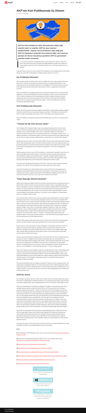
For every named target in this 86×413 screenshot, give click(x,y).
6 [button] (45, 240)
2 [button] (50, 111)
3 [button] (66, 133)
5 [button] (42, 155)
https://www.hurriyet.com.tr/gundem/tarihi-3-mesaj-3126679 (32, 344)
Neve (6, 409)
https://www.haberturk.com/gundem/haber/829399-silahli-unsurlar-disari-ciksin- (36, 359)
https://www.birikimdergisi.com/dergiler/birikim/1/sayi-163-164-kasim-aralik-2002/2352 (38, 352)
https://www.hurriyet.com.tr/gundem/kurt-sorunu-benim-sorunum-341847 (35, 348)
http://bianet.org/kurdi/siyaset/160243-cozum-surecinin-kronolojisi (33, 363)
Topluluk (72, 2)
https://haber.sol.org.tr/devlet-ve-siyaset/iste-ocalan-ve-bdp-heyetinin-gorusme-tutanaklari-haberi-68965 (42, 355)
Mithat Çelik (19, 13)
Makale (61, 2)
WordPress (10, 409)
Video (66, 2)
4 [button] (67, 136)
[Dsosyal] (9, 2)
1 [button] (46, 99)
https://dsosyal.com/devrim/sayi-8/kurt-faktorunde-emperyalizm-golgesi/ (33, 340)
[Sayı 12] (78, 2)
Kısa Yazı (56, 2)
